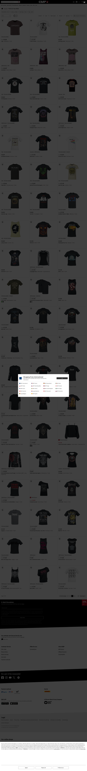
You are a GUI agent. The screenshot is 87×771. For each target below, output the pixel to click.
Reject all (43, 767)
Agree (26, 767)
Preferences (61, 767)
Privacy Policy (82, 749)
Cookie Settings (57, 749)
